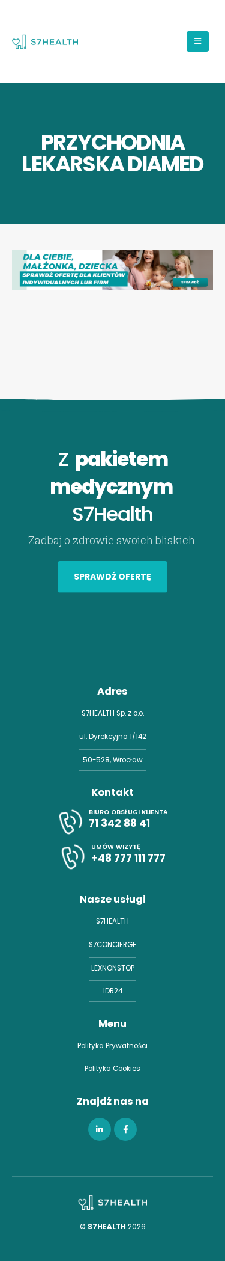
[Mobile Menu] (198, 41)
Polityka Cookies (112, 1068)
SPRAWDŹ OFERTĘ (112, 577)
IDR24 (112, 991)
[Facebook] (125, 1129)
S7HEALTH (112, 921)
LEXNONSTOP (112, 968)
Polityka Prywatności (112, 1046)
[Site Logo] (45, 41)
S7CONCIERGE (112, 945)
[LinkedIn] (99, 1129)
